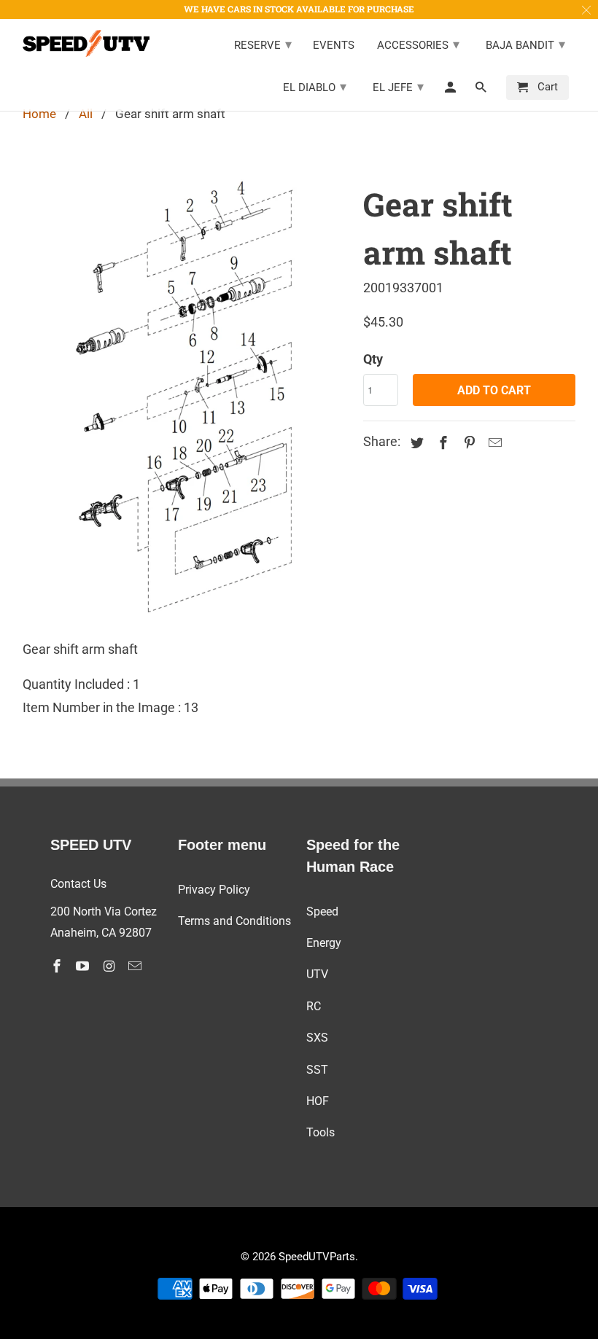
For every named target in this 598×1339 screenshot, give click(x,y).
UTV (317, 974)
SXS (317, 1038)
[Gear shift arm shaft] (185, 395)
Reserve (263, 44)
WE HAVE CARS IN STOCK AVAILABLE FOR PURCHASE (299, 9)
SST (317, 1070)
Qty (373, 359)
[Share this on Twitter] (415, 442)
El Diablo (314, 86)
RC (313, 1006)
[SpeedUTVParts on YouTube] (84, 966)
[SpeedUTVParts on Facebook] (58, 966)
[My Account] (451, 90)
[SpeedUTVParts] (86, 43)
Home (39, 113)
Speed (322, 911)
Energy (323, 943)
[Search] (482, 90)
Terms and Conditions (234, 921)
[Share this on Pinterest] (466, 442)
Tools (320, 1132)
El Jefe (398, 86)
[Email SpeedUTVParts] (136, 966)
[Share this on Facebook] (441, 442)
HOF (317, 1101)
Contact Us (78, 884)
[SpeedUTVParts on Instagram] (110, 966)
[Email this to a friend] (493, 442)
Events (333, 45)
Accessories (418, 44)
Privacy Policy (214, 890)
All (86, 113)
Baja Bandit (525, 44)
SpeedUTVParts (317, 1256)
